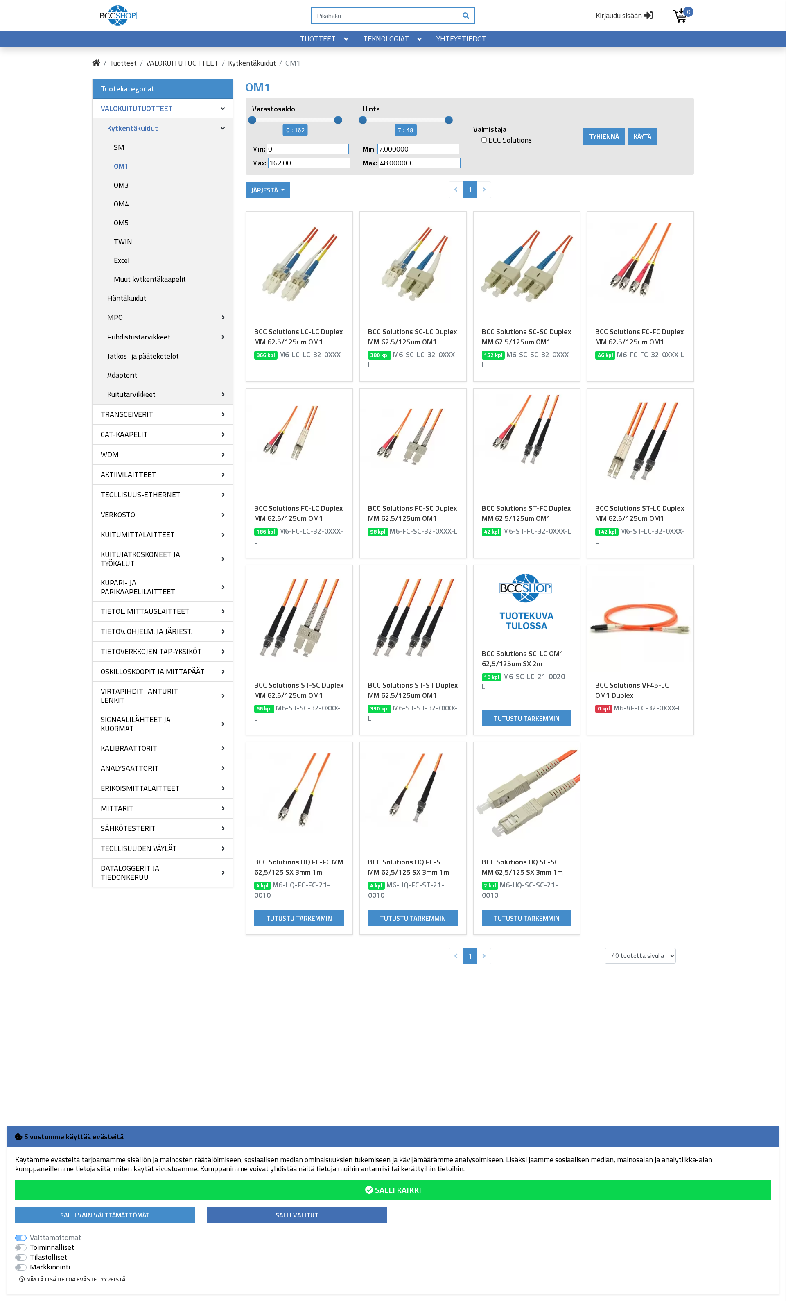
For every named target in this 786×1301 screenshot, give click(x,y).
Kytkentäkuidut (252, 62)
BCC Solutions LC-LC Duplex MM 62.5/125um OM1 (298, 336)
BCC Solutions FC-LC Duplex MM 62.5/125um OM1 (298, 513)
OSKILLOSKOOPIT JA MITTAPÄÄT (153, 671)
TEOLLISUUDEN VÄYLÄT (139, 848)
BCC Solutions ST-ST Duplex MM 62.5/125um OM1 (413, 690)
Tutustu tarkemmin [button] (527, 718)
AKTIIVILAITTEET (128, 474)
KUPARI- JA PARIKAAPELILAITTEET (138, 587)
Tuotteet (318, 38)
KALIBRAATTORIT (129, 747)
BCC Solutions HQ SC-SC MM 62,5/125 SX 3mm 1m (522, 867)
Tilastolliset (48, 1257)
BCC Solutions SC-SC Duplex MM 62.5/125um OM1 (526, 336)
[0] (680, 15)
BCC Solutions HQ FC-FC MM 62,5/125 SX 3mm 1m (298, 867)
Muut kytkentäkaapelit (150, 279)
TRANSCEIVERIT (127, 414)
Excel (122, 260)
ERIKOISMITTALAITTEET (140, 788)
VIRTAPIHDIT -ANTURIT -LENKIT (142, 696)
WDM (110, 454)
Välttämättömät (55, 1237)
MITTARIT (117, 808)
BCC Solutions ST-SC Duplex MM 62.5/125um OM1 (298, 690)
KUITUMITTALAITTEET (138, 534)
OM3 (121, 184)
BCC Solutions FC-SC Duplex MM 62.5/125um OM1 (412, 513)
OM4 (121, 203)
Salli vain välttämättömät (105, 1215)
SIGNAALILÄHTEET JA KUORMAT (136, 724)
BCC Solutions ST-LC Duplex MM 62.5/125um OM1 (639, 513)
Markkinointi (50, 1267)
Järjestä (265, 190)
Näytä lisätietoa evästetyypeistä (75, 1279)
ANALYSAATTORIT (130, 768)
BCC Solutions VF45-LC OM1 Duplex (632, 690)
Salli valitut (297, 1215)
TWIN (123, 241)
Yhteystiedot (461, 38)
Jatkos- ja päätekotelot (143, 356)
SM (119, 147)
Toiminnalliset (52, 1247)
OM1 (121, 166)
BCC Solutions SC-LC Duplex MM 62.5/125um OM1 (412, 336)
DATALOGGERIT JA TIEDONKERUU (130, 872)
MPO (115, 317)
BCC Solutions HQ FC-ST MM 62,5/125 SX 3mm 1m (408, 867)
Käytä (642, 136)
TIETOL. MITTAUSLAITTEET (145, 611)
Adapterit (122, 374)
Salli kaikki (397, 1189)
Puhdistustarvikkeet (138, 336)
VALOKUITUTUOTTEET (182, 62)
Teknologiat (386, 38)
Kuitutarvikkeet (131, 394)
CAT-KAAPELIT (124, 434)
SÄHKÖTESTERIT (128, 828)
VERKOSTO (118, 514)
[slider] (252, 120)
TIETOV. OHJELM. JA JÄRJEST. (146, 631)
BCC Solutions (509, 140)
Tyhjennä (604, 136)
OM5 (121, 222)
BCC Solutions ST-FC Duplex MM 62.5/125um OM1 (526, 513)
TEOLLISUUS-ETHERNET (141, 494)
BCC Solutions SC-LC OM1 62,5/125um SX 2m (523, 658)
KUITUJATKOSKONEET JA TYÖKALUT (140, 559)
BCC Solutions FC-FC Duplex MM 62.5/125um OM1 (639, 336)
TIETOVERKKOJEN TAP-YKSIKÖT (151, 651)
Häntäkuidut (126, 297)
